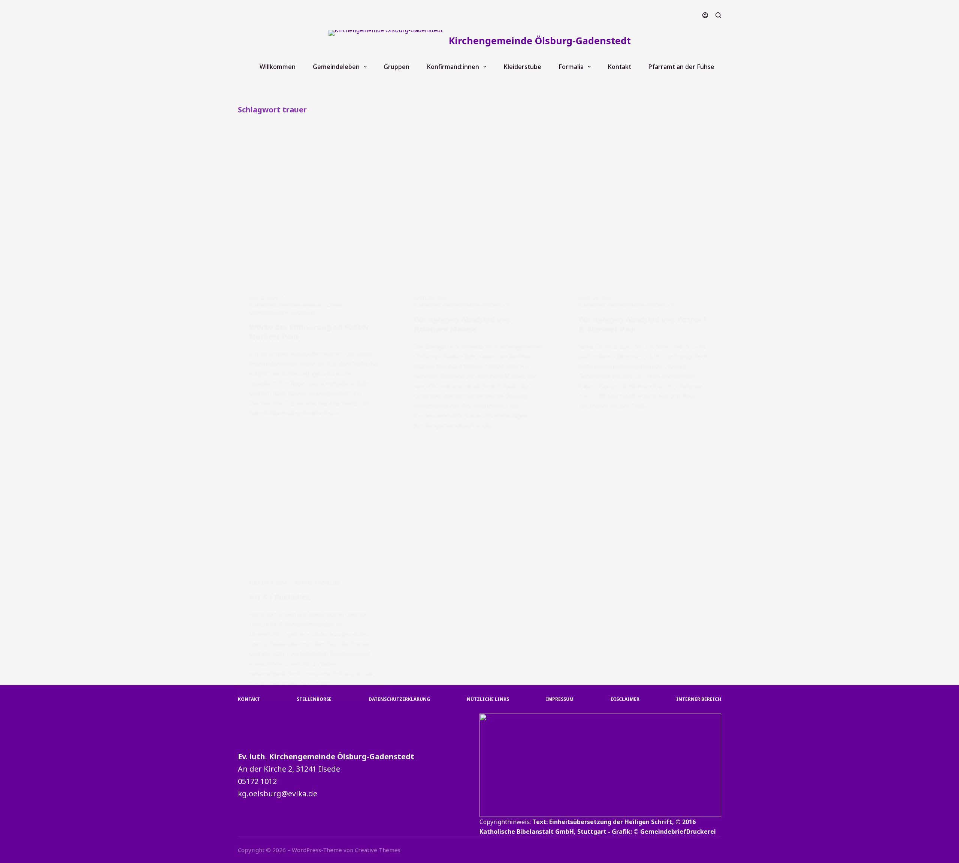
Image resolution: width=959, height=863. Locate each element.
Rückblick (303, 312)
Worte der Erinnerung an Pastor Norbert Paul (309, 332)
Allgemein (262, 305)
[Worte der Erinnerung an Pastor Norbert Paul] (314, 225)
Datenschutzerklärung (399, 699)
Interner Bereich (698, 699)
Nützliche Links (488, 699)
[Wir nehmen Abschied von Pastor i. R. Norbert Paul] (644, 225)
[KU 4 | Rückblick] (314, 511)
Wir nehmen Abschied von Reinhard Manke (462, 324)
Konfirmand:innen (453, 67)
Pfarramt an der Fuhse (681, 67)
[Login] (705, 15)
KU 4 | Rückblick (279, 597)
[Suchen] (718, 15)
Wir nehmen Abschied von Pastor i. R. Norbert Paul (643, 324)
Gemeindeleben (336, 67)
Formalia (571, 67)
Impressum (560, 699)
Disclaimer (625, 699)
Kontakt (619, 67)
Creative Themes (377, 850)
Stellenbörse (314, 699)
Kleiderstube (522, 67)
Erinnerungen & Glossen (310, 305)
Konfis (303, 583)
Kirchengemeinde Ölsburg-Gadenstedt (540, 40)
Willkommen (278, 67)
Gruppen (396, 67)
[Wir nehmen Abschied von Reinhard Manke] (479, 225)
